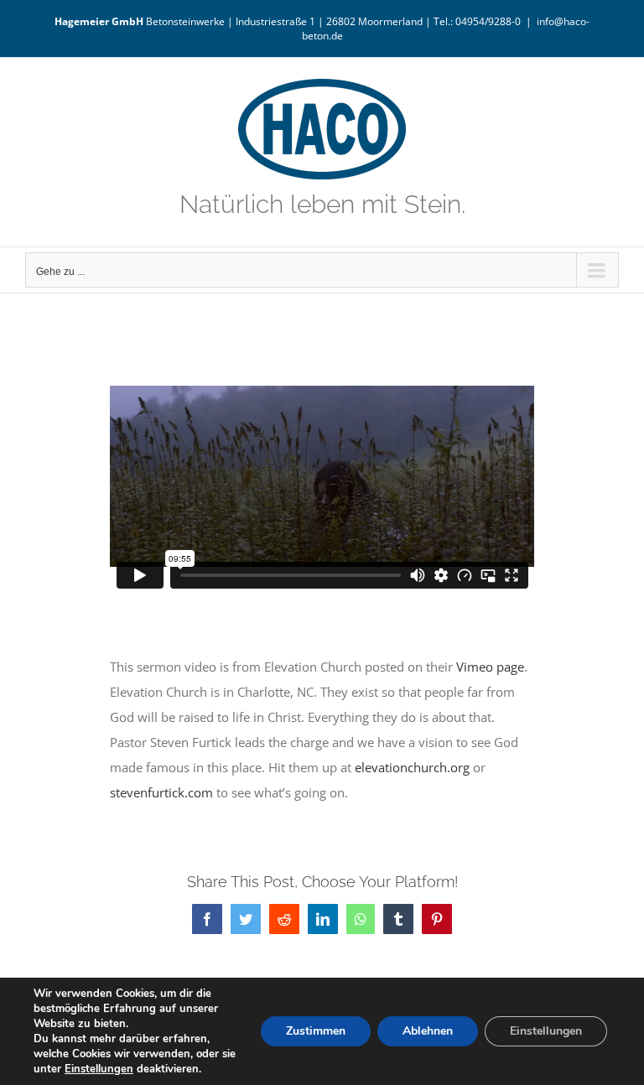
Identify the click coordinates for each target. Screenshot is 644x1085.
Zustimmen (315, 1031)
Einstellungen (99, 1069)
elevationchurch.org (412, 767)
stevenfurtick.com (161, 792)
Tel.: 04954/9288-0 (477, 21)
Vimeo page (490, 666)
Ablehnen (427, 1031)
